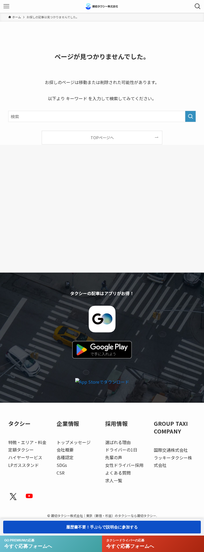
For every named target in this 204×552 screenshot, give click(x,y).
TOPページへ (102, 137)
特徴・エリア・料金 (27, 442)
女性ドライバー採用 (124, 465)
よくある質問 (118, 473)
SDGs (62, 465)
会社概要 (65, 449)
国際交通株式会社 (171, 450)
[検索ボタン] (197, 6)
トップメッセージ (74, 442)
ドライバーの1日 (121, 449)
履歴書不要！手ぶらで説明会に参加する (102, 527)
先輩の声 (113, 457)
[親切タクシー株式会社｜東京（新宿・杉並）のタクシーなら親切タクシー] (102, 6)
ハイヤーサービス (25, 457)
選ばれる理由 (118, 442)
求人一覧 (113, 480)
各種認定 (65, 457)
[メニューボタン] (6, 6)
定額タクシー (21, 449)
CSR (61, 473)
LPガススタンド (23, 465)
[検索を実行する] (190, 116)
